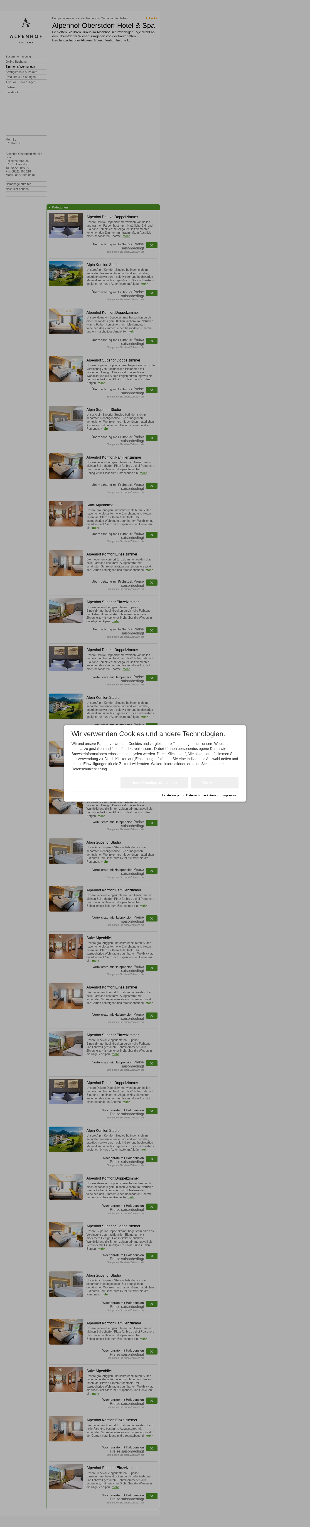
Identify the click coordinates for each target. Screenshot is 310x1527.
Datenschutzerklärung (202, 795)
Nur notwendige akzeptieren (154, 783)
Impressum (230, 795)
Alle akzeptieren (215, 783)
